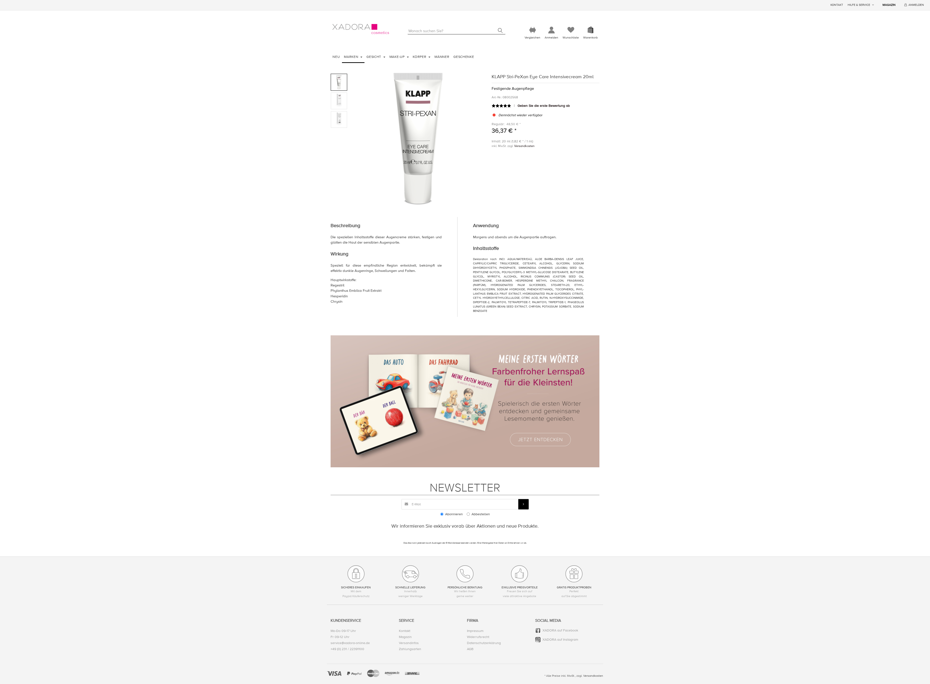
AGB (470, 649)
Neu (336, 57)
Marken (351, 57)
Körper (420, 57)
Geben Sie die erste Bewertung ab (544, 106)
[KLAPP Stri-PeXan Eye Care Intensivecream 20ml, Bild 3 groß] (339, 119)
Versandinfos (409, 643)
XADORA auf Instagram (560, 640)
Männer (441, 57)
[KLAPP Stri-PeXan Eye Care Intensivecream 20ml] (418, 139)
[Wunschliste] (570, 30)
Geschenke (463, 57)
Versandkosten (524, 146)
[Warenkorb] (590, 30)
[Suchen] (500, 30)
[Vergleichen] (532, 30)
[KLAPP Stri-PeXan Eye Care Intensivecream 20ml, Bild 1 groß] (339, 82)
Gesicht (374, 57)
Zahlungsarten (410, 649)
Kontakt (836, 5)
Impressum (475, 631)
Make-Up (397, 57)
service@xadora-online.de (350, 643)
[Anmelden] (551, 30)
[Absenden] (523, 504)
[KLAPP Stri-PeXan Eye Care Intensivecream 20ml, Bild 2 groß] (339, 100)
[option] (418, 139)
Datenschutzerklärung (484, 643)
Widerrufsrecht (478, 637)
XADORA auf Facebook (560, 630)
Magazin (889, 5)
